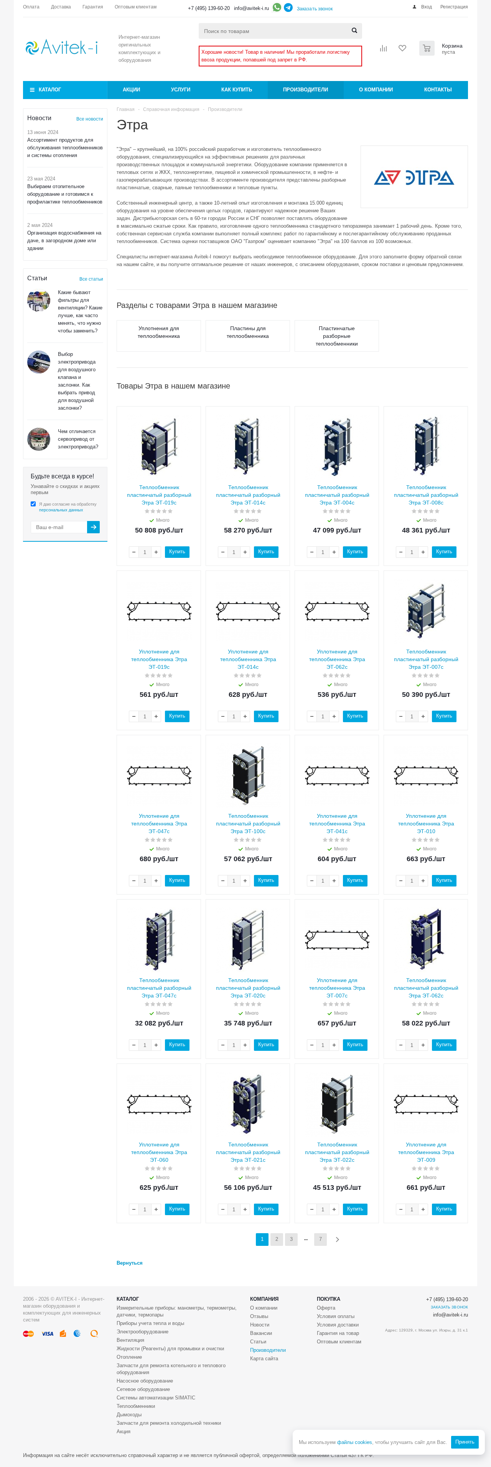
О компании (376, 90)
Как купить (236, 90)
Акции (131, 90)
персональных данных (61, 510)
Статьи (258, 1342)
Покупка (328, 1299)
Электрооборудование (142, 1332)
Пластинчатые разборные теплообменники (337, 336)
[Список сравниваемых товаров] (384, 50)
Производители (305, 90)
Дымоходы (129, 1414)
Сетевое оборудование (143, 1389)
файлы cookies (354, 1442)
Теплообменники (136, 1406)
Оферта (326, 1308)
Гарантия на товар (338, 1333)
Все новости (89, 119)
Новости (259, 1325)
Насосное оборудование (145, 1381)
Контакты (438, 90)
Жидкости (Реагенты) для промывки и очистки (170, 1348)
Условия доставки (338, 1325)
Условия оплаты (335, 1316)
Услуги (180, 90)
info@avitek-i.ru (251, 8)
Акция (123, 1431)
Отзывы (259, 1316)
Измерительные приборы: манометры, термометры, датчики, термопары (177, 1311)
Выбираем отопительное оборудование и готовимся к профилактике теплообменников (64, 194)
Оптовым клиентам (339, 1342)
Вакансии (261, 1333)
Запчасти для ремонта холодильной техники (169, 1423)
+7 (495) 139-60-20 (209, 8)
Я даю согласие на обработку (68, 507)
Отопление (129, 1357)
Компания (264, 1299)
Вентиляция (130, 1340)
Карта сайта (264, 1358)
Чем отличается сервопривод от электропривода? (78, 439)
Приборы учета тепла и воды (150, 1323)
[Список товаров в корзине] (441, 53)
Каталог (50, 90)
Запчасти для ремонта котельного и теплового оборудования (171, 1369)
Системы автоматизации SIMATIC (156, 1398)
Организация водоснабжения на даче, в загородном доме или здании (64, 240)
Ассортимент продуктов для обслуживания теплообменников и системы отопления (65, 147)
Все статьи (91, 279)
